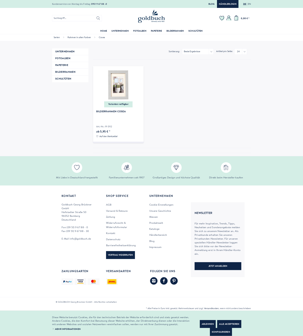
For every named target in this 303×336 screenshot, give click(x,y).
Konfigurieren (221, 332)
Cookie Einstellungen (161, 205)
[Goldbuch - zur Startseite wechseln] (151, 16)
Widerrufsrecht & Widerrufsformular (116, 225)
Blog (211, 4)
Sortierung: (174, 52)
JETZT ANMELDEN (217, 266)
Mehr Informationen (68, 329)
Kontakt (110, 233)
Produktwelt (156, 223)
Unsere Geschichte (160, 211)
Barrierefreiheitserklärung (121, 245)
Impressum (155, 247)
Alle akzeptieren (229, 324)
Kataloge (154, 229)
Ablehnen (208, 324)
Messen (153, 217)
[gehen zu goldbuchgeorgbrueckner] (174, 281)
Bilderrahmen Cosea (111, 111)
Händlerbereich (158, 235)
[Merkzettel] (222, 18)
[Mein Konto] (229, 18)
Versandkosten (211, 309)
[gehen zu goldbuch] (153, 281)
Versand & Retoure (117, 211)
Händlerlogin (228, 4)
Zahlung (110, 217)
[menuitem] (77, 18)
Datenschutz (113, 239)
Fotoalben (62, 58)
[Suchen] (98, 18)
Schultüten (63, 79)
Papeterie (61, 65)
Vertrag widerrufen (120, 255)
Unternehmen (65, 51)
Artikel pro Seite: (224, 51)
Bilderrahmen (65, 72)
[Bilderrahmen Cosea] (118, 85)
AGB (108, 205)
